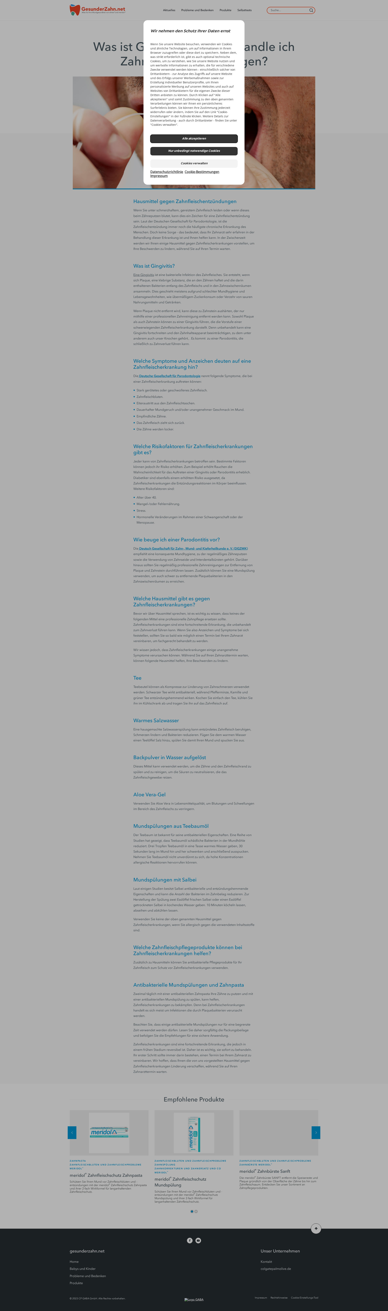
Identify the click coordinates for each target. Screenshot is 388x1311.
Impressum (159, 176)
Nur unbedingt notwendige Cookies (194, 151)
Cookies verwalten (194, 163)
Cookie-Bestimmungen (202, 172)
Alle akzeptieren (194, 138)
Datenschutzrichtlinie (166, 172)
